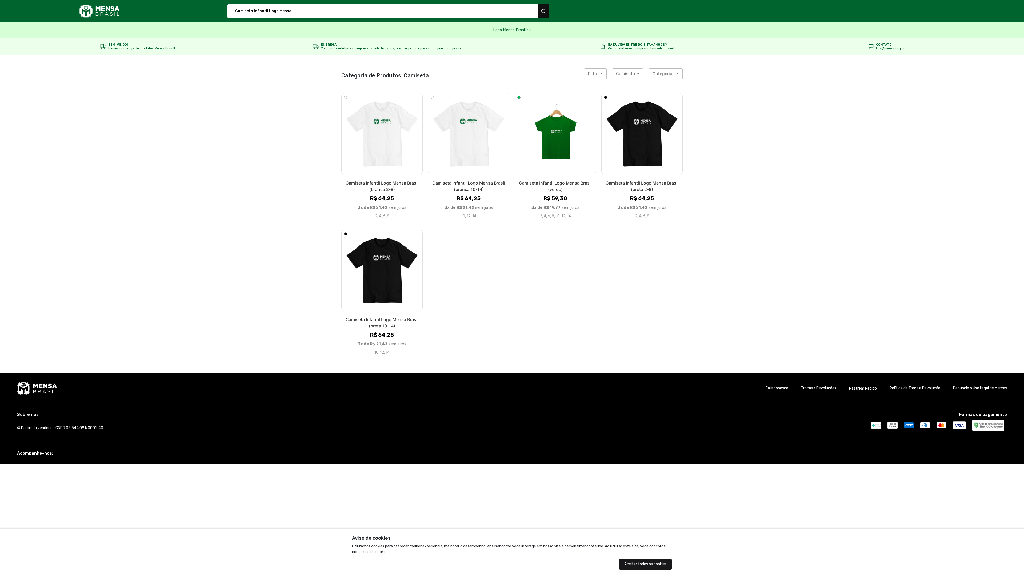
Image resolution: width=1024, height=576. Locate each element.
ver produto (382, 134)
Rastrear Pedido (863, 388)
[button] (512, 30)
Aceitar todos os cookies (645, 564)
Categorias (664, 73)
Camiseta (626, 73)
